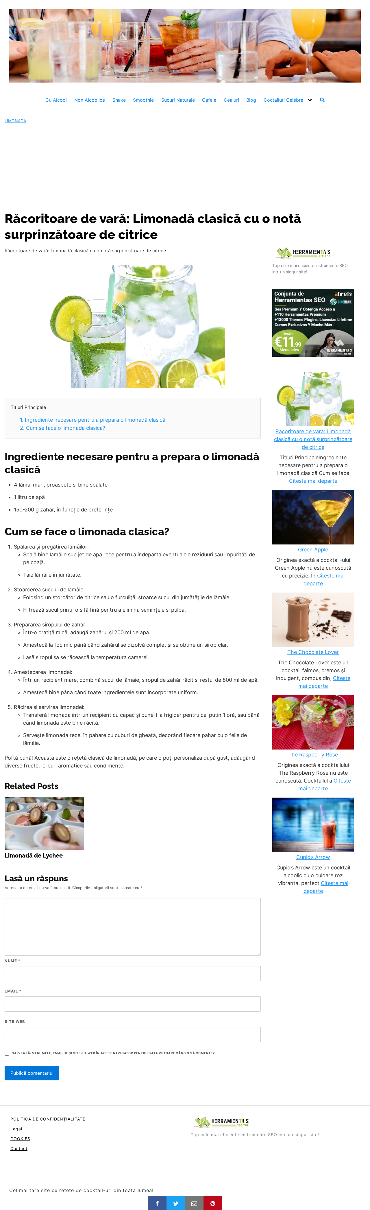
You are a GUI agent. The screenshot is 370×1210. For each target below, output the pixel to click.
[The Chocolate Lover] (313, 620)
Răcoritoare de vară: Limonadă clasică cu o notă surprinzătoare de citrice (313, 439)
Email (13, 991)
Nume (13, 960)
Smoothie (143, 100)
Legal (16, 1128)
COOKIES (20, 1138)
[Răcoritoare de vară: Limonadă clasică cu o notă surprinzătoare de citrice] (313, 399)
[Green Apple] (313, 518)
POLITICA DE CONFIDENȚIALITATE (47, 1118)
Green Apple (313, 549)
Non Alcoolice (89, 100)
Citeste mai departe (313, 481)
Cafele (209, 100)
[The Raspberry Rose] (313, 723)
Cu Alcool (56, 100)
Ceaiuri (231, 100)
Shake (119, 100)
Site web (15, 1021)
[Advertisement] (185, 167)
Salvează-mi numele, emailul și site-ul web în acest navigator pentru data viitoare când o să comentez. (114, 1053)
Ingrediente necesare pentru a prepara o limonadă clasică (92, 420)
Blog (251, 100)
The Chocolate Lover (313, 652)
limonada (15, 120)
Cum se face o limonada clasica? (62, 428)
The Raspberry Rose (313, 755)
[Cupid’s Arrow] (313, 825)
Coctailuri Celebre (283, 100)
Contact (18, 1148)
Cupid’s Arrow (313, 857)
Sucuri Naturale (178, 100)
